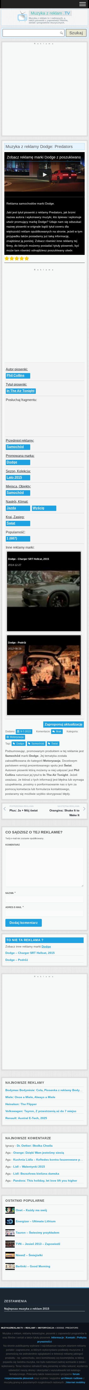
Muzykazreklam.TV (12, 1328)
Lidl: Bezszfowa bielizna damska (36, 1173)
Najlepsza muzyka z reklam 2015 (26, 1308)
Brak (58, 731)
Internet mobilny (75, 1382)
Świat (11, 523)
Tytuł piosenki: (16, 384)
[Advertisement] (44, 89)
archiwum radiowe (72, 1378)
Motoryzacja (17, 737)
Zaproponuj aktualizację (63, 724)
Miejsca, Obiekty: (18, 486)
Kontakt (70, 1337)
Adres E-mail (13, 907)
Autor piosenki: (17, 369)
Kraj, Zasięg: (15, 517)
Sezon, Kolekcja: (18, 471)
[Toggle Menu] (82, 4)
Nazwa (9, 893)
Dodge (12, 462)
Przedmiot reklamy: (20, 440)
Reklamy (30, 1328)
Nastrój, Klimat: (17, 501)
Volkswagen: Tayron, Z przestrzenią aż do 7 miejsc (40, 1111)
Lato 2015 (14, 477)
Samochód (15, 446)
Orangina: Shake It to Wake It (64, 811)
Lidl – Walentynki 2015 (29, 1166)
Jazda (11, 508)
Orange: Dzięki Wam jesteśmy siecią (38, 1152)
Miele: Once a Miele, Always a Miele (30, 1097)
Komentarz (12, 844)
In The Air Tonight (20, 391)
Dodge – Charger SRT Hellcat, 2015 (30, 952)
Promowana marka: (20, 456)
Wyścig (38, 508)
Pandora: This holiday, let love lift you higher (45, 1180)
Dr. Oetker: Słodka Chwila (35, 1145)
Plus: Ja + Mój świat (24, 808)
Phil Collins (15, 375)
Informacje (57, 1337)
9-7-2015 (25, 731)
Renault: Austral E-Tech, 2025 (26, 1118)
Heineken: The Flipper (21, 1104)
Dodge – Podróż (16, 959)
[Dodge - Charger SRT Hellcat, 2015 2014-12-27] (43, 628)
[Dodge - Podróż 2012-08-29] (43, 711)
